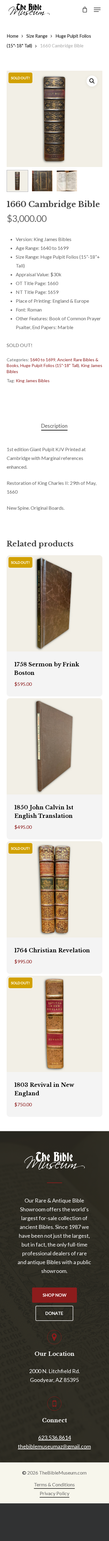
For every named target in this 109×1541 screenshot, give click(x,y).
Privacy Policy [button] (54, 1493)
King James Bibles (33, 380)
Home (12, 36)
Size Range (37, 36)
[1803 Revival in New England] (55, 1024)
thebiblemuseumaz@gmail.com (54, 1446)
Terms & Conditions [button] (54, 1484)
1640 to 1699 (42, 359)
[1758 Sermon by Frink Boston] (55, 603)
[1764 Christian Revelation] (55, 889)
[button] (97, 10)
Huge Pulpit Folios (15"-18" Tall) (49, 365)
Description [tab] (54, 426)
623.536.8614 (54, 1437)
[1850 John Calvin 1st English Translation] (55, 746)
